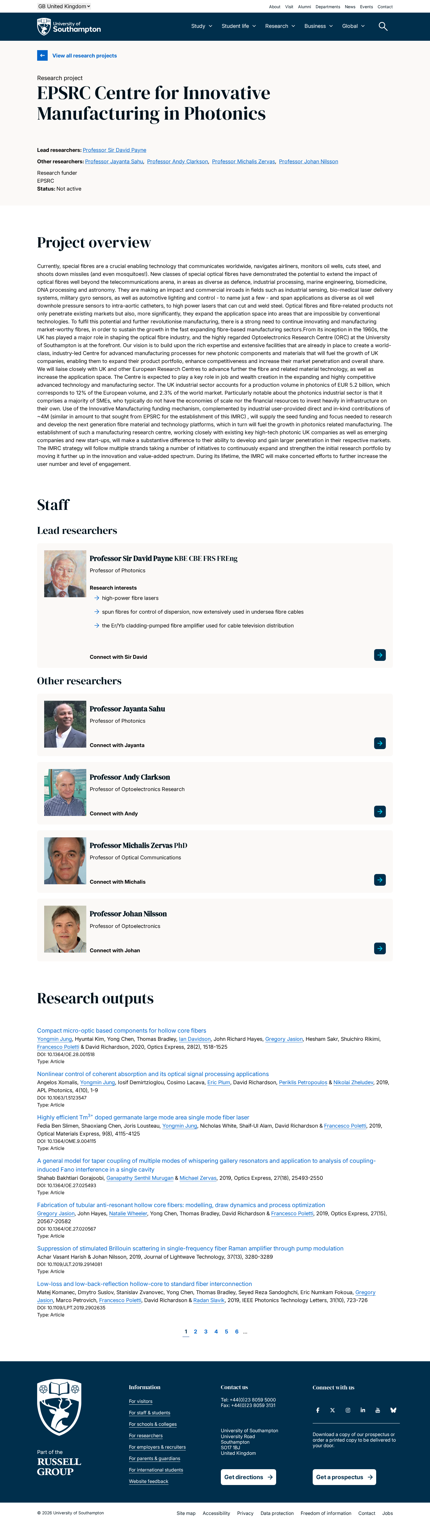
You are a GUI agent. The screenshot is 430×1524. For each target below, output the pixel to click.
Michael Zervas (198, 1178)
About (275, 6)
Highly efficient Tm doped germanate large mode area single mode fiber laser (143, 1117)
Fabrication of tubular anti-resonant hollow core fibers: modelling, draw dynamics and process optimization (181, 1205)
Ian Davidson (195, 1039)
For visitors (140, 1401)
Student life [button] (235, 26)
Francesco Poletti (58, 1047)
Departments (328, 6)
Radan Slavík (209, 1300)
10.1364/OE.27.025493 (71, 1185)
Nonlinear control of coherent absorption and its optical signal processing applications (153, 1073)
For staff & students (149, 1413)
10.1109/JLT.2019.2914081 (74, 1264)
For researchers (146, 1435)
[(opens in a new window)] (318, 1410)
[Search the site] (381, 26)
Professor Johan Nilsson (308, 161)
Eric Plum (218, 1082)
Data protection (277, 1513)
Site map (186, 1513)
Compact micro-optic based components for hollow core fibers (121, 1030)
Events (366, 6)
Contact (385, 6)
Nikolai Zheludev (353, 1082)
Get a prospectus (339, 1477)
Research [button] (276, 26)
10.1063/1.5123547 (67, 1098)
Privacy (245, 1513)
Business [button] (315, 26)
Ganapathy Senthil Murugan (139, 1178)
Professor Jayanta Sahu (114, 161)
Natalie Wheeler (128, 1213)
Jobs (387, 1513)
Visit (289, 6)
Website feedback (148, 1481)
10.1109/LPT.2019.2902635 (76, 1308)
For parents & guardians (154, 1458)
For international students (156, 1470)
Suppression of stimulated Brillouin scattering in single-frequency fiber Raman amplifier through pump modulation (190, 1248)
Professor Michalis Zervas (243, 161)
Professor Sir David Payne (114, 150)
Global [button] (350, 26)
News (350, 6)
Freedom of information (326, 1513)
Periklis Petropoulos (303, 1082)
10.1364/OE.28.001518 (71, 1054)
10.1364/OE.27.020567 (71, 1229)
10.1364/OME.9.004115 (71, 1141)
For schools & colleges (153, 1424)
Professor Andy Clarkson (177, 161)
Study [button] (198, 26)
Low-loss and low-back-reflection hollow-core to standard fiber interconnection (144, 1283)
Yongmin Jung (54, 1039)
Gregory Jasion (284, 1039)
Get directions (243, 1477)
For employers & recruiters (157, 1447)
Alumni (304, 6)
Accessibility (216, 1513)
